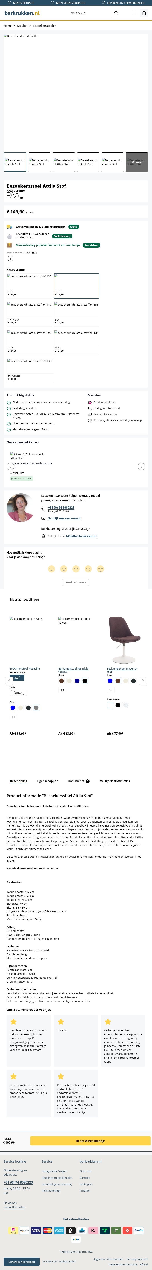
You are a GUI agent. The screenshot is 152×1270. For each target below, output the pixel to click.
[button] (10, 258)
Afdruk (144, 1264)
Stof (16, 678)
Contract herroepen (21, 1262)
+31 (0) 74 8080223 (61, 507)
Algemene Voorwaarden (108, 1259)
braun (20, 693)
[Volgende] (142, 681)
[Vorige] (9, 681)
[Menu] (134, 13)
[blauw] (13, 708)
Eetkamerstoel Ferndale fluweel (73, 670)
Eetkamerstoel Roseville (25, 668)
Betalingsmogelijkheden (57, 1178)
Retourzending (51, 1191)
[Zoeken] (116, 13)
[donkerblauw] (77, 681)
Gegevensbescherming (123, 1264)
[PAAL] (15, 195)
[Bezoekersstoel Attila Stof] (76, 91)
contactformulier (14, 1207)
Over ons (85, 1171)
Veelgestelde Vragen (54, 1171)
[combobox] (90, 13)
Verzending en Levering (57, 1184)
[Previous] (10, 466)
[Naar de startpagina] (22, 13)
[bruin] (61, 681)
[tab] (19, 781)
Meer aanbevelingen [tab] (24, 600)
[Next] (141, 466)
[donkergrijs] (28, 708)
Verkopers (86, 1184)
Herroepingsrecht (137, 1259)
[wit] (110, 705)
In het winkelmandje (90, 1141)
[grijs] (36, 708)
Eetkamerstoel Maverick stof (122, 670)
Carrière (85, 1178)
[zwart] (85, 681)
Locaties (85, 1191)
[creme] (20, 708)
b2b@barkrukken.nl (81, 536)
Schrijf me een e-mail (64, 518)
